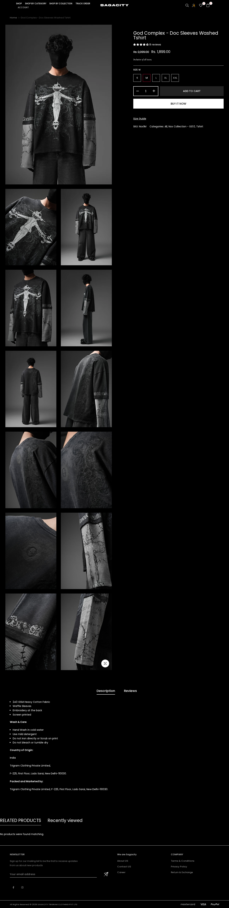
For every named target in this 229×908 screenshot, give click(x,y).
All (166, 126)
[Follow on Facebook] (13, 887)
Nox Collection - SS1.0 (182, 126)
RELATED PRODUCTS (20, 820)
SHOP (19, 3)
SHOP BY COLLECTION (60, 3)
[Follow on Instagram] (22, 887)
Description (106, 691)
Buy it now (178, 104)
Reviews (130, 691)
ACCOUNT (23, 7)
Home (13, 17)
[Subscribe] (105, 874)
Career (121, 872)
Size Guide (139, 118)
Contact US (124, 866)
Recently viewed (65, 820)
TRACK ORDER (82, 3)
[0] (200, 5)
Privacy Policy (179, 866)
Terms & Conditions (182, 861)
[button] (141, 44)
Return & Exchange (182, 872)
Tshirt (199, 126)
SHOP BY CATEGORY (35, 3)
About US (122, 861)
